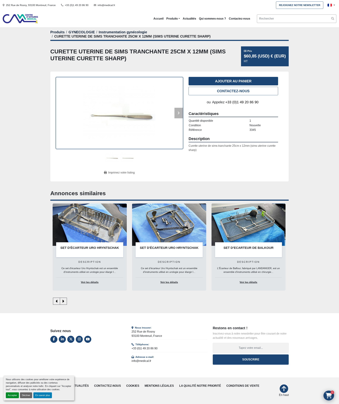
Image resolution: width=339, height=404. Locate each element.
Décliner (26, 395)
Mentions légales (159, 385)
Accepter (12, 395)
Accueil (158, 18)
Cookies (132, 385)
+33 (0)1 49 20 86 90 (76, 5)
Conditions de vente (242, 385)
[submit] (332, 18)
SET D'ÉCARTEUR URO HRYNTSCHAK (89, 248)
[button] (173, 18)
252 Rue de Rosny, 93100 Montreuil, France (31, 5)
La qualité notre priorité (200, 385)
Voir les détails (90, 282)
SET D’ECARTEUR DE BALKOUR (248, 248)
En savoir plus (42, 395)
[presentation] (56, 301)
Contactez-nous (239, 18)
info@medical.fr (106, 5)
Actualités (189, 18)
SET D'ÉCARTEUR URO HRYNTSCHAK (169, 248)
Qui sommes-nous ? (212, 18)
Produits (172, 18)
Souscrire (250, 359)
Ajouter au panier (233, 81)
